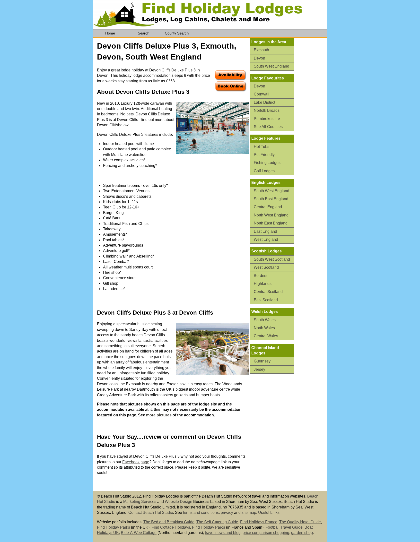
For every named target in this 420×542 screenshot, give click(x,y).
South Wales (265, 320)
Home (110, 33)
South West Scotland (272, 259)
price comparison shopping (266, 533)
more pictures (159, 415)
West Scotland (266, 267)
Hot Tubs (261, 147)
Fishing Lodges (267, 163)
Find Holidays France (258, 522)
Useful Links (269, 512)
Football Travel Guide (284, 527)
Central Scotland (268, 292)
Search (143, 33)
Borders (260, 276)
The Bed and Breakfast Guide (168, 522)
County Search (177, 33)
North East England (271, 223)
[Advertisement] (312, 113)
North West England (271, 215)
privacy (227, 512)
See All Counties (268, 127)
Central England (268, 207)
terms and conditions (201, 512)
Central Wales (266, 336)
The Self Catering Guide (217, 522)
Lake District (264, 102)
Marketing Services (139, 501)
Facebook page (135, 462)
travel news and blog (223, 533)
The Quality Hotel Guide (300, 522)
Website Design (178, 501)
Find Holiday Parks (113, 527)
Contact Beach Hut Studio (150, 512)
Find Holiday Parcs (208, 527)
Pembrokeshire (267, 119)
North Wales (264, 328)
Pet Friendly (264, 155)
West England (266, 239)
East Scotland (266, 300)
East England (265, 231)
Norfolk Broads (267, 110)
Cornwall (261, 94)
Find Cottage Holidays (170, 527)
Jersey (259, 369)
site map (249, 512)
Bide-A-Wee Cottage (139, 533)
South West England (271, 66)
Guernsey (262, 361)
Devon (259, 58)
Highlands (262, 284)
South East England (271, 199)
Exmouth (261, 50)
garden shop (302, 533)
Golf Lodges (264, 171)
